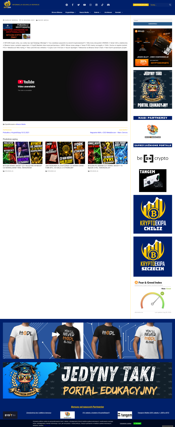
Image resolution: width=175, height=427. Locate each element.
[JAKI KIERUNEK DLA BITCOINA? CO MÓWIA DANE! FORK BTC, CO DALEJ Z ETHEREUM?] (65, 153)
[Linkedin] (96, 5)
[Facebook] (73, 5)
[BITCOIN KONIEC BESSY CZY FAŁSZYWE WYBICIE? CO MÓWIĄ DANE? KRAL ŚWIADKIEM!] (22, 153)
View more (47, 425)
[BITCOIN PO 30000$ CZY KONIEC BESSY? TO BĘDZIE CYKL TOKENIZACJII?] (108, 153)
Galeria (96, 12)
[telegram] (67, 5)
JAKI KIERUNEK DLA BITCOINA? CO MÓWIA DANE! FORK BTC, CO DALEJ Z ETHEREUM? (64, 167)
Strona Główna (57, 12)
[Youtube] (85, 5)
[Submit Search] (170, 4)
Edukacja (9, 171)
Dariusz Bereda (11, 20)
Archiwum (108, 12)
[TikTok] (102, 5)
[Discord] (108, 5)
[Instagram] (90, 5)
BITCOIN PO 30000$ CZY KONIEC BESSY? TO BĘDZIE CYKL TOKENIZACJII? (105, 167)
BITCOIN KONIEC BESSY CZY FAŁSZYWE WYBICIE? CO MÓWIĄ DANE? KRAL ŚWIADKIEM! (22, 167)
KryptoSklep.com (140, 4)
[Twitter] (79, 5)
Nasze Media (43, 20)
